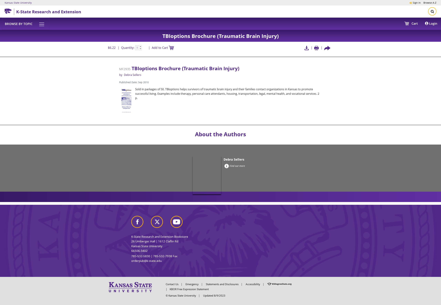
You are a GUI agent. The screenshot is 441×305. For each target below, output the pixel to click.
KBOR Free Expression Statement (189, 289)
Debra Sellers (132, 75)
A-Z (429, 2)
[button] (25, 24)
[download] (307, 47)
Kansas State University (18, 2)
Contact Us (172, 284)
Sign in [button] (415, 2)
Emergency (192, 284)
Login (432, 23)
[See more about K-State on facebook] (140, 223)
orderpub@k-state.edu (146, 261)
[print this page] (316, 47)
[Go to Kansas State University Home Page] (130, 287)
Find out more (237, 166)
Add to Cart (160, 48)
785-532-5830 (140, 256)
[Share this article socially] (327, 47)
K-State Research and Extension (48, 11)
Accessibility (253, 284)
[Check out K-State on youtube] (180, 223)
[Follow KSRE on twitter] (160, 223)
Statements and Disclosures (222, 284)
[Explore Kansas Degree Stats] (279, 284)
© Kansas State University (181, 295)
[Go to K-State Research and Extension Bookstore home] (9, 10)
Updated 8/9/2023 (214, 295)
